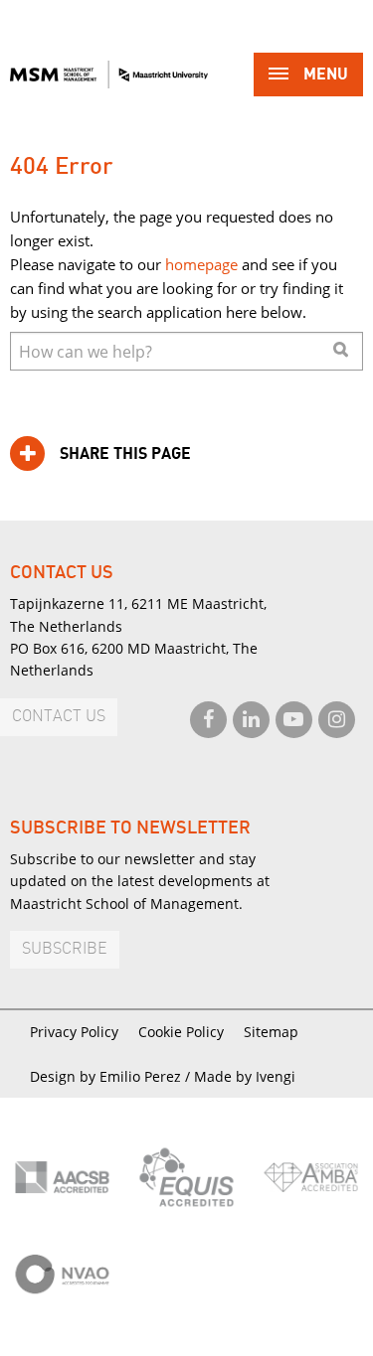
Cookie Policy (181, 1031)
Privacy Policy (74, 1031)
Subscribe (64, 949)
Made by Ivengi (244, 1076)
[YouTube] (294, 719)
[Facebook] (208, 719)
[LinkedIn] (251, 719)
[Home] (109, 74)
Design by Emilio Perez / (112, 1076)
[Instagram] (336, 719)
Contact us (58, 716)
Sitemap (271, 1031)
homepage (201, 264)
